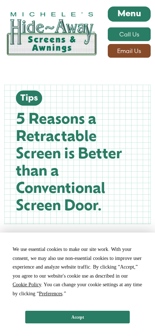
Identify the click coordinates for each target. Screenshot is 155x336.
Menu (129, 14)
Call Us (129, 34)
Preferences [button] (50, 293)
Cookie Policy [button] (27, 284)
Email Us (129, 50)
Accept (77, 317)
